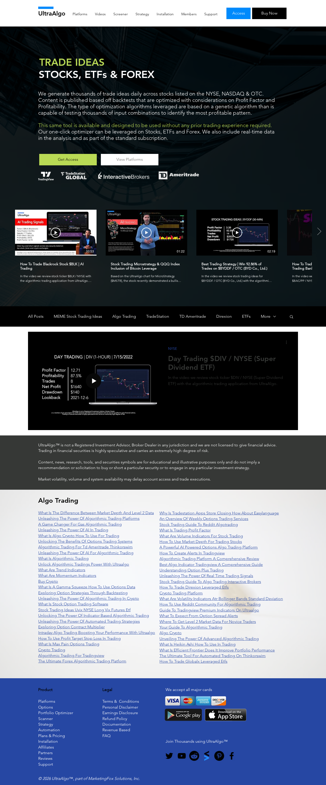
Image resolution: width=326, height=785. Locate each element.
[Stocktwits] (207, 756)
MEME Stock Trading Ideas (78, 316)
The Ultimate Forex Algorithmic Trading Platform (82, 661)
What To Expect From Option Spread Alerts (198, 615)
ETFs (246, 316)
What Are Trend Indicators (61, 569)
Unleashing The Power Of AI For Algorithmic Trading (85, 552)
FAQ (106, 735)
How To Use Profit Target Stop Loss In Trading (79, 638)
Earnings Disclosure (120, 712)
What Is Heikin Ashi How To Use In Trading (197, 644)
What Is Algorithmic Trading (63, 558)
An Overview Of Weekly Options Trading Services (203, 518)
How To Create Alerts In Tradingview (192, 553)
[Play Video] (56, 233)
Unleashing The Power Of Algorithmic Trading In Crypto (88, 598)
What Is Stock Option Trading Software (73, 604)
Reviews (45, 758)
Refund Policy (114, 718)
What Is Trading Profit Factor (185, 530)
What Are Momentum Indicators (67, 575)
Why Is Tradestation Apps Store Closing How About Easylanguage (219, 513)
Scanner (45, 718)
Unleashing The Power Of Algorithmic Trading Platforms (89, 518)
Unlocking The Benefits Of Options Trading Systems (85, 541)
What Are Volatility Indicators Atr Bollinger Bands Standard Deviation (221, 598)
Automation (49, 729)
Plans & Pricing (51, 735)
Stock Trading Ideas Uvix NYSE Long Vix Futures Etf (84, 609)
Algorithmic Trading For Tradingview (71, 655)
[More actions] (288, 342)
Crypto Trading (51, 649)
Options (45, 707)
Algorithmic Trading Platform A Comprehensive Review (209, 558)
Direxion (224, 316)
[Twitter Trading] (169, 756)
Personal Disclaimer (120, 707)
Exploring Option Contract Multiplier (71, 626)
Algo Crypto (170, 632)
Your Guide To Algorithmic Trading (190, 627)
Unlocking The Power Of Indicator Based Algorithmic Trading (93, 615)
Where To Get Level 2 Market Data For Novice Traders (207, 621)
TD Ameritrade (192, 316)
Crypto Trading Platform (181, 593)
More (265, 316)
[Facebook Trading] (232, 756)
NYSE (172, 349)
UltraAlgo (51, 13)
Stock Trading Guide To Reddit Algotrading (198, 524)
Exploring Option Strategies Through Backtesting (83, 592)
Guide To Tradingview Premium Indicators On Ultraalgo (209, 610)
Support (45, 764)
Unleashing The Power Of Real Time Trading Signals (206, 575)
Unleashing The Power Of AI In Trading (73, 529)
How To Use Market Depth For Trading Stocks (200, 541)
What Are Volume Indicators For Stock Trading (201, 536)
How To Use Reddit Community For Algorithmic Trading (210, 604)
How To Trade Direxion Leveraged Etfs (194, 587)
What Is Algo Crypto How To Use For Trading (78, 535)
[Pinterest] (219, 756)
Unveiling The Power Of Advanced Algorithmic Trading (209, 638)
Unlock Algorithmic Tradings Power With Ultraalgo (83, 564)
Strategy (45, 724)
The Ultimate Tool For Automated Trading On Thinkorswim (212, 655)
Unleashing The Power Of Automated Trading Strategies (89, 621)
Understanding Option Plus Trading (191, 570)
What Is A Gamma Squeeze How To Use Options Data (86, 586)
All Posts (36, 316)
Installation (48, 741)
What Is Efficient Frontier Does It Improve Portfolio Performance (217, 650)
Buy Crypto (48, 581)
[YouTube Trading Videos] (182, 756)
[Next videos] (319, 232)
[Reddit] (194, 756)
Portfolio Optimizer (55, 712)
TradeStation (157, 316)
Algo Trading (124, 316)
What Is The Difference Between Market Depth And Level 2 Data (96, 512)
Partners (45, 752)
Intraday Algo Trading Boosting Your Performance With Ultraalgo (96, 632)
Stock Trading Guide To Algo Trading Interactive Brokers (210, 581)
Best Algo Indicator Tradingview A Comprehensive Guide (211, 564)
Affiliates (46, 747)
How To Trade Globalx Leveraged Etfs (193, 661)
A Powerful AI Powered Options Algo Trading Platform (208, 547)
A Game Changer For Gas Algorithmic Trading (80, 524)
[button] (291, 317)
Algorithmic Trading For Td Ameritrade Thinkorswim (85, 546)
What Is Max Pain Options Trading (68, 644)
